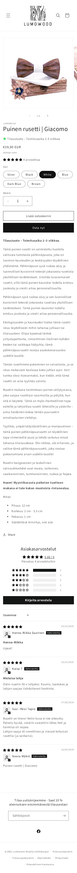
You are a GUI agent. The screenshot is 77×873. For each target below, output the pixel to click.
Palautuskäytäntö (62, 851)
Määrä (6, 193)
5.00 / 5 (49, 557)
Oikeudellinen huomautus (40, 864)
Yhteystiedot (62, 857)
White (48, 174)
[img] (12, 627)
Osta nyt (38, 228)
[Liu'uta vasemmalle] (29, 115)
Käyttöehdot (44, 857)
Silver (11, 174)
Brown (36, 184)
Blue (65, 174)
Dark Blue (14, 184)
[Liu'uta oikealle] (47, 115)
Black (29, 174)
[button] (8, 15)
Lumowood (19, 851)
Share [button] (11, 534)
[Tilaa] (64, 816)
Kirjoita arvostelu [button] (38, 600)
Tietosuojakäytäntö (23, 857)
